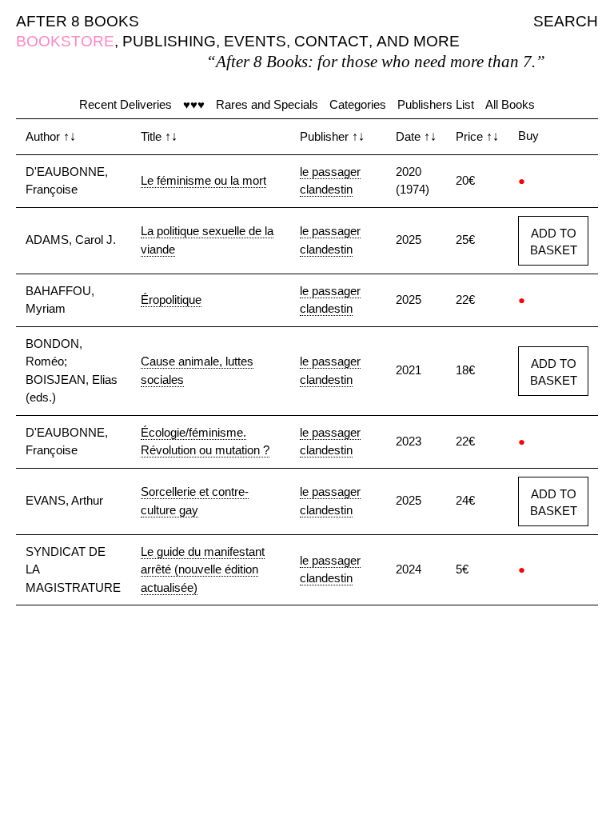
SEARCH (565, 21)
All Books (510, 104)
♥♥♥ (194, 104)
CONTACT (331, 41)
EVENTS (255, 41)
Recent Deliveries (125, 104)
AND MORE (418, 41)
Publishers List (435, 104)
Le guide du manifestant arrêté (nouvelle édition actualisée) (203, 569)
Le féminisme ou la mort (203, 180)
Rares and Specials (267, 104)
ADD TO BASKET (553, 241)
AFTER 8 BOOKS (77, 21)
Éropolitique (171, 299)
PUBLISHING (169, 41)
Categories (357, 104)
